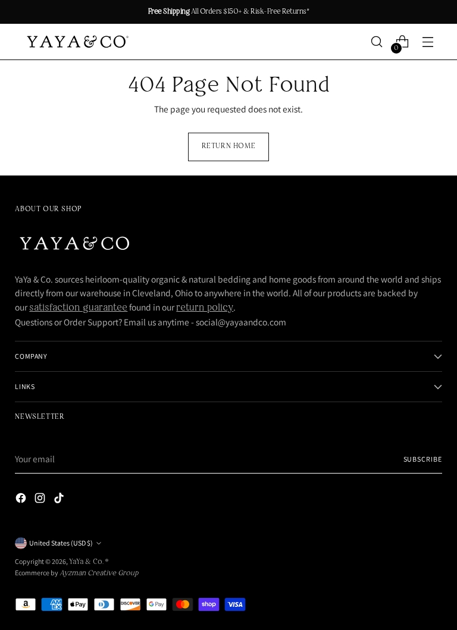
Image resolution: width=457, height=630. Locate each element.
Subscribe (422, 459)
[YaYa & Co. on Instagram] (41, 500)
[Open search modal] (377, 42)
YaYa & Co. (87, 562)
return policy (204, 308)
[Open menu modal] (428, 42)
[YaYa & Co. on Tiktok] (60, 500)
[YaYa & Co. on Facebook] (22, 500)
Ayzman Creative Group (99, 573)
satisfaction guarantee (78, 308)
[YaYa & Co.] (76, 42)
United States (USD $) (61, 542)
